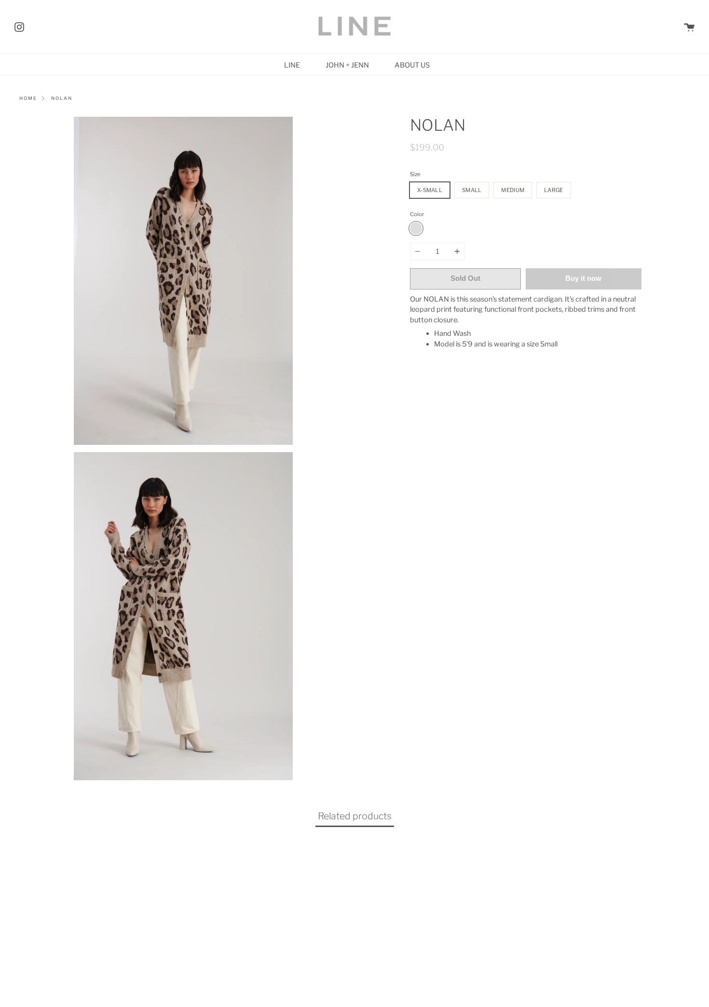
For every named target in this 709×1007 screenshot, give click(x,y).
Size (415, 174)
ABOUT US (412, 65)
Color (417, 214)
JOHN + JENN (347, 65)
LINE (292, 65)
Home (28, 98)
